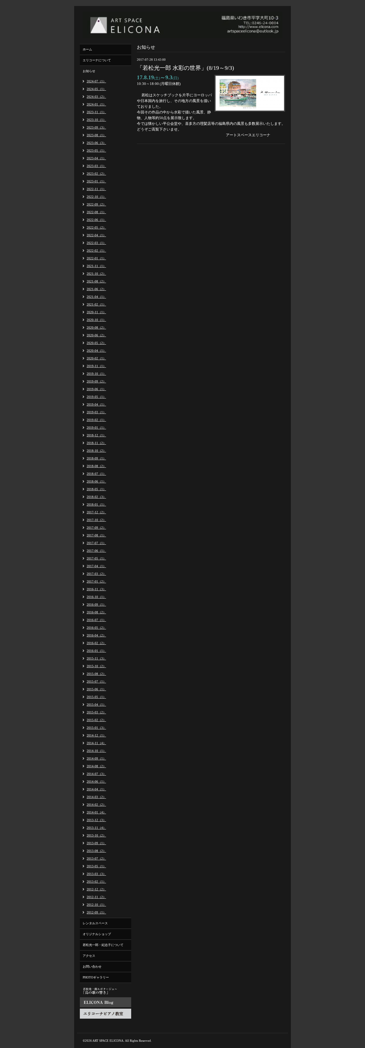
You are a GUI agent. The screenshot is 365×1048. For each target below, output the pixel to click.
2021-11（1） (96, 266)
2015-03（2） (96, 712)
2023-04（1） (96, 158)
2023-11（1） (96, 112)
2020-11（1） (96, 312)
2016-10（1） (96, 597)
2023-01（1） (96, 181)
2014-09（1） (96, 758)
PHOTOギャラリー (96, 977)
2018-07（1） (96, 473)
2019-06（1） (96, 389)
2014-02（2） (96, 804)
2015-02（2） (96, 720)
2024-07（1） (96, 81)
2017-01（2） (96, 581)
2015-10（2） (96, 666)
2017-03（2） (96, 573)
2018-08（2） (96, 466)
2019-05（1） (96, 396)
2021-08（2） (96, 281)
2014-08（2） (96, 766)
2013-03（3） (96, 874)
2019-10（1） (96, 373)
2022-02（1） (96, 250)
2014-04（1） (96, 789)
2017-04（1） (96, 566)
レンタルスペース (95, 923)
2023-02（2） (96, 173)
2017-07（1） (96, 543)
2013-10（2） (96, 835)
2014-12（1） (96, 735)
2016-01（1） (96, 650)
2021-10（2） (96, 273)
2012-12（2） (96, 889)
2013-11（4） (96, 827)
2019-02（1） (96, 420)
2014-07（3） (96, 774)
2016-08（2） (96, 612)
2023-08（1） (96, 135)
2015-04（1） (96, 704)
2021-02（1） (96, 304)
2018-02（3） (96, 496)
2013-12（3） (96, 820)
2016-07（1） (96, 620)
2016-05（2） (96, 627)
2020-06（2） (96, 335)
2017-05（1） (96, 558)
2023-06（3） (96, 143)
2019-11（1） (96, 366)
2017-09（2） (96, 527)
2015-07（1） (96, 681)
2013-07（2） (96, 858)
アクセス (89, 955)
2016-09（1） (96, 604)
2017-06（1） (96, 550)
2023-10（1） (96, 119)
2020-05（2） (96, 343)
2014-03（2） (96, 797)
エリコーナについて (97, 60)
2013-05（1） (96, 866)
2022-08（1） (96, 212)
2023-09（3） (96, 127)
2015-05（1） (96, 697)
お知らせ (89, 71)
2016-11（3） (96, 589)
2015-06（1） (96, 689)
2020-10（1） (96, 319)
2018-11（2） (96, 443)
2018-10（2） (96, 450)
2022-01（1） (96, 258)
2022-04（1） (96, 235)
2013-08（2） (96, 850)
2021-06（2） (96, 289)
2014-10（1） (96, 750)
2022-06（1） (96, 219)
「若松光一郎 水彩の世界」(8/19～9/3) (185, 68)
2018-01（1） (96, 504)
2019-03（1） (96, 412)
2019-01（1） (96, 427)
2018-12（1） (96, 435)
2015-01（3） (96, 727)
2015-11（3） (96, 658)
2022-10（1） (96, 196)
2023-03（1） (96, 166)
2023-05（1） (96, 150)
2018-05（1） (96, 489)
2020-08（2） (96, 327)
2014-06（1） (96, 781)
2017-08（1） (96, 535)
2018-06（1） (96, 481)
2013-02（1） (96, 881)
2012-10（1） (96, 904)
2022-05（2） (96, 227)
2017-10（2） (96, 520)
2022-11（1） (96, 189)
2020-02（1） (96, 358)
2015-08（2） (96, 673)
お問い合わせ (92, 966)
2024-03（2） (96, 96)
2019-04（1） (96, 404)
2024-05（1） (96, 89)
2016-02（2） (96, 643)
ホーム (87, 49)
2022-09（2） (96, 204)
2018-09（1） (96, 458)
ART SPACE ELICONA (107, 1040)
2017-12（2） (96, 512)
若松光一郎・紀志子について (103, 945)
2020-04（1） (96, 350)
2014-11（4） (96, 743)
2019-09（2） (96, 381)
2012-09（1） (96, 912)
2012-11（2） (96, 897)
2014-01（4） (96, 812)
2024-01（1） (96, 104)
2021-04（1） (96, 296)
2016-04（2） (96, 635)
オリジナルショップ (97, 934)
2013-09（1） (96, 843)
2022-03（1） (96, 243)
